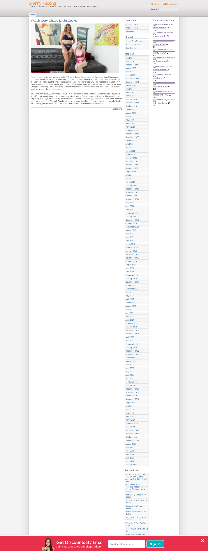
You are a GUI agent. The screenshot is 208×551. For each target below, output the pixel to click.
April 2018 (129, 272)
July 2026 (129, 58)
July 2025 (129, 72)
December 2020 (132, 189)
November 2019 (132, 220)
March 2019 (130, 244)
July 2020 (129, 203)
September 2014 (132, 303)
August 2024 (130, 85)
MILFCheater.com (132, 45)
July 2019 (129, 234)
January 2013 (131, 348)
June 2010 (129, 409)
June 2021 (129, 178)
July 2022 (129, 144)
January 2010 (131, 427)
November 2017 (132, 282)
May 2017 (129, 296)
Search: (154, 9)
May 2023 (129, 120)
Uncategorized (131, 28)
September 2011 (132, 358)
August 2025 (130, 68)
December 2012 (132, 351)
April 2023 (129, 123)
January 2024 (131, 99)
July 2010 (129, 406)
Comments (172, 4)
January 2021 (131, 185)
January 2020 (131, 216)
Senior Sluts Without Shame (133, 507)
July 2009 (129, 447)
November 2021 (132, 165)
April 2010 (129, 416)
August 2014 (130, 306)
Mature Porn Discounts (134, 41)
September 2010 (132, 399)
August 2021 (130, 172)
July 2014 (129, 310)
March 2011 (130, 379)
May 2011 (129, 372)
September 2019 (132, 227)
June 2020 (129, 206)
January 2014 (131, 327)
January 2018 (131, 279)
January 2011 (131, 385)
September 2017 (132, 289)
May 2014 (129, 316)
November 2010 (132, 392)
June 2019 (129, 237)
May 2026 (129, 61)
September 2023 (132, 110)
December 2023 (132, 103)
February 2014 (131, 323)
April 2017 (129, 299)
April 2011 (129, 375)
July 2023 (129, 117)
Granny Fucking (42, 3)
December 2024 (132, 79)
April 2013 (129, 337)
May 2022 (129, 147)
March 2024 (130, 96)
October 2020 (131, 196)
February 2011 (131, 382)
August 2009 (130, 444)
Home (32, 15)
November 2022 (132, 137)
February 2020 (131, 213)
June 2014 (129, 313)
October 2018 (131, 261)
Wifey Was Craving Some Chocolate (135, 519)
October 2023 (131, 106)
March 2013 (130, 341)
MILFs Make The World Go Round (136, 501)
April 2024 (129, 92)
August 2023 (130, 113)
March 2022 (130, 151)
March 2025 (130, 75)
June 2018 (129, 268)
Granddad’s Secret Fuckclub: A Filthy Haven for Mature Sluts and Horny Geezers (136, 488)
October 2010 (131, 396)
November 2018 (132, 258)
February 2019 (131, 247)
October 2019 (131, 223)
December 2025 (132, 65)
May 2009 (129, 454)
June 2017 (129, 292)
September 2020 (132, 199)
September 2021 (132, 168)
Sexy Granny (130, 48)
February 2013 (131, 344)
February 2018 (131, 275)
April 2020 (129, 210)
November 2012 (132, 354)
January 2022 (131, 158)
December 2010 (132, 389)
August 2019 (130, 230)
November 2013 (132, 334)
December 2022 (132, 134)
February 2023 (131, 130)
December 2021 (132, 161)
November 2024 (132, 82)
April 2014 (129, 320)
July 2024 (129, 89)
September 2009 (132, 441)
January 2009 (131, 465)
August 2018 (130, 265)
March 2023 (130, 127)
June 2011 (129, 368)
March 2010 (130, 420)
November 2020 (132, 192)
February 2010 (131, 423)
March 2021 (130, 182)
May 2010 (129, 413)
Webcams (129, 31)
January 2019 (131, 251)
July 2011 (129, 365)
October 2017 (131, 285)
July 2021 (129, 175)
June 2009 (129, 451)
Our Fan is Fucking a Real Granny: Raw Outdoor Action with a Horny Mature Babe (136, 477)
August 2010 (130, 403)
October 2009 (131, 437)
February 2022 (131, 154)
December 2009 (132, 430)
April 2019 (129, 241)
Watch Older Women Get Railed (135, 513)
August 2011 (130, 361)
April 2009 (129, 458)
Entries (157, 4)
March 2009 (130, 461)
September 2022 (132, 141)
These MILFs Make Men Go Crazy (136, 530)
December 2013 (132, 330)
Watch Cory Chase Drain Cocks (54, 20)
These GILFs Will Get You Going (135, 524)
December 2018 (132, 254)
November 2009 (132, 434)
